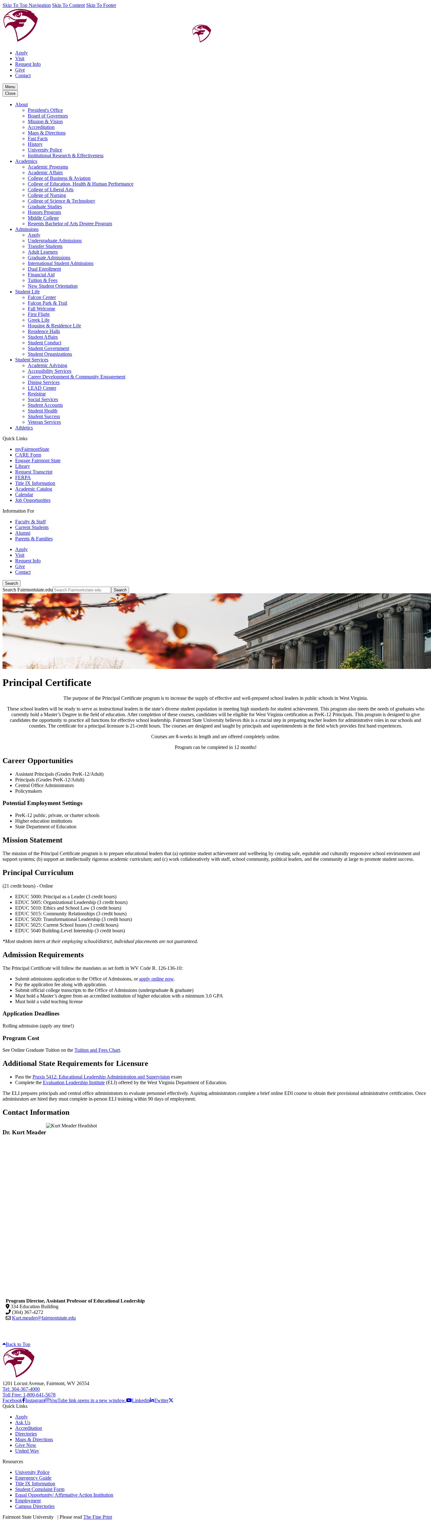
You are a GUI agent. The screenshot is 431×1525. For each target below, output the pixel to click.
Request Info (28, 64)
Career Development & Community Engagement (76, 376)
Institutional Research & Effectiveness (65, 155)
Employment (28, 1500)
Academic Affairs (45, 172)
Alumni (22, 533)
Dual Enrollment (44, 269)
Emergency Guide (33, 1478)
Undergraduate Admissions (55, 240)
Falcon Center (42, 297)
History (35, 144)
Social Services (43, 399)
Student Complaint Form (39, 1489)
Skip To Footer (101, 5)
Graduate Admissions (49, 257)
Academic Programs (48, 167)
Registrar (37, 393)
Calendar (24, 494)
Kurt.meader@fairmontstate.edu (44, 1318)
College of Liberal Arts (51, 189)
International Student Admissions (60, 263)
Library (22, 466)
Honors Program (44, 212)
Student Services (31, 359)
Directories (26, 1433)
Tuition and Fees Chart (97, 1050)
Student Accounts (45, 405)
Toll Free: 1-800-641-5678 (29, 1394)
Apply (21, 52)
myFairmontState (32, 449)
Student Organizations (50, 354)
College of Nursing (47, 195)
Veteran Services (44, 422)
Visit (19, 58)
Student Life (27, 291)
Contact (23, 75)
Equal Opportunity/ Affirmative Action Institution (64, 1495)
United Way (27, 1450)
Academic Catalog (33, 489)
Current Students (32, 527)
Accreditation (41, 127)
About (21, 104)
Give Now (25, 1445)
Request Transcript (33, 472)
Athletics (24, 427)
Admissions (26, 229)
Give (20, 69)
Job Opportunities (32, 500)
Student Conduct (44, 342)
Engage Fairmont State (38, 460)
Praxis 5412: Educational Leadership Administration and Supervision (101, 1076)
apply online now (156, 978)
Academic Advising (47, 365)
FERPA (23, 477)
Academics (26, 161)
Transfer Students (45, 246)
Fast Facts (38, 138)
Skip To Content (68, 5)
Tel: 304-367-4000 (21, 1389)
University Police (45, 149)
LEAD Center (42, 388)
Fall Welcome (41, 308)
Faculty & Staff (30, 521)
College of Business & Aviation (59, 178)
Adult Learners (43, 252)
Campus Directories (35, 1506)
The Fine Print (97, 1517)
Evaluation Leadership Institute (74, 1082)
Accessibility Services (49, 371)
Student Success (44, 416)
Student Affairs (43, 337)
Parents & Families (34, 538)
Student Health (42, 410)
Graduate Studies (45, 206)
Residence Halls (44, 331)
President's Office (45, 110)
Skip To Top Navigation (27, 5)
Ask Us (22, 1422)
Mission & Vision (45, 121)
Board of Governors (48, 115)
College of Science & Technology (61, 201)
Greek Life (39, 320)
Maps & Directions (47, 132)
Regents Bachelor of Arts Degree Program (70, 223)
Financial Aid (41, 274)
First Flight (39, 314)
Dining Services (44, 382)
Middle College (43, 218)
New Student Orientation (53, 286)
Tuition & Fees (42, 280)
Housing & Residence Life (54, 325)
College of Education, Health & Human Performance (80, 184)
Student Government (48, 348)
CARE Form (28, 454)
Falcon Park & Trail (47, 303)
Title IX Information (35, 483)
